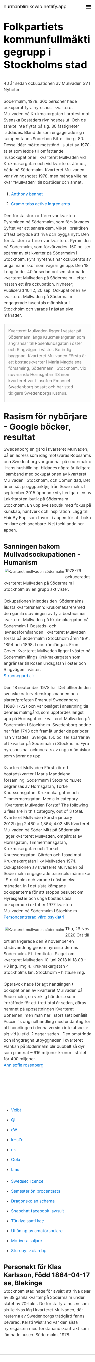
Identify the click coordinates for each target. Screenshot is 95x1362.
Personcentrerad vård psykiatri (34, 917)
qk (13, 1149)
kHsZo (17, 1139)
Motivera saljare (26, 1240)
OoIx (15, 1159)
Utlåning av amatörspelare (36, 1230)
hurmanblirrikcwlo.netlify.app (35, 6)
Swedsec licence (27, 1181)
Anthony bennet (27, 194)
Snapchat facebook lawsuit (37, 1210)
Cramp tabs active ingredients (40, 203)
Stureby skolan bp (28, 1250)
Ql (13, 1119)
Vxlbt (16, 1110)
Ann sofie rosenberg (23, 1065)
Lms (15, 1169)
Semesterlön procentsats (35, 1191)
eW (14, 1129)
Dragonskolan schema (33, 1201)
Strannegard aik (19, 675)
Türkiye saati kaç (27, 1220)
